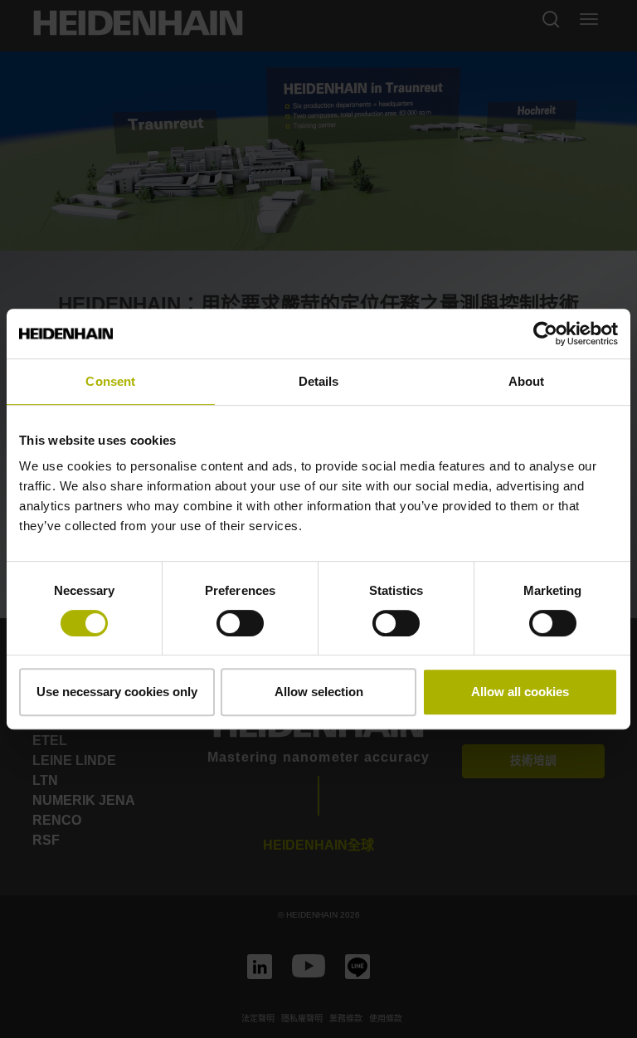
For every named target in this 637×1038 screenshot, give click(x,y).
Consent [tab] (110, 381)
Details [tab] (319, 381)
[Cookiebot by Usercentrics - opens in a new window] (545, 333)
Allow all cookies (520, 692)
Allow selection (319, 692)
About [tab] (526, 381)
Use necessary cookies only (116, 692)
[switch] (240, 623)
